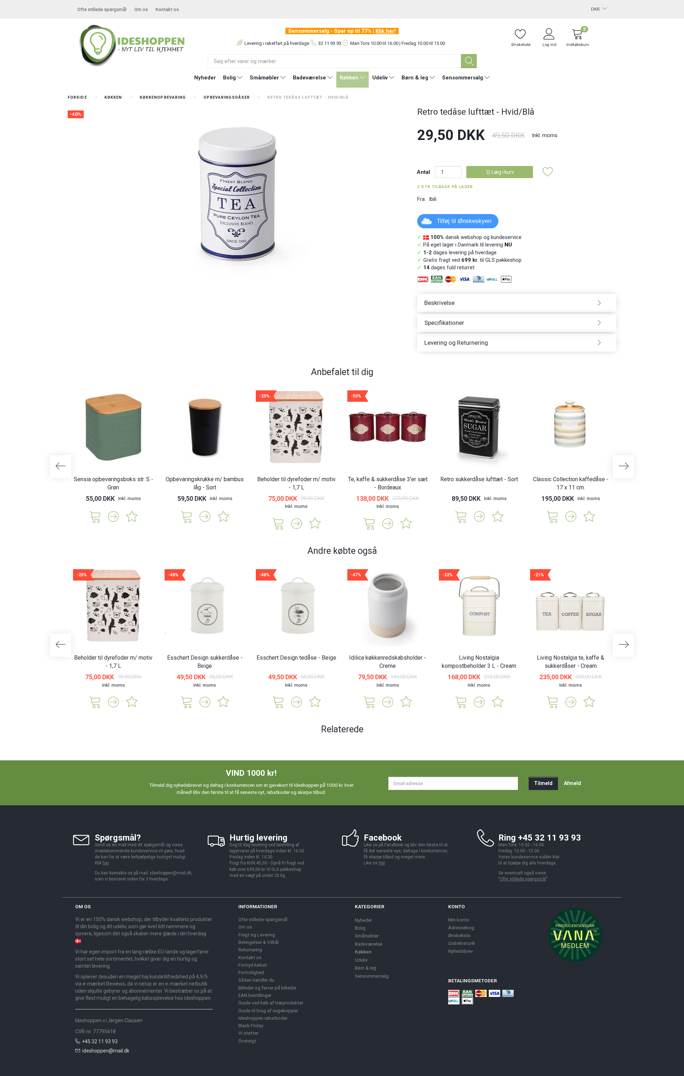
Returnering (250, 949)
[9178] (186, 516)
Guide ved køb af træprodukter (270, 1002)
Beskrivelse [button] (439, 302)
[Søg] (469, 61)
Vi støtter (248, 1033)
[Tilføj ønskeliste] (548, 172)
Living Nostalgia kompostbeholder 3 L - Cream (479, 661)
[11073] (552, 516)
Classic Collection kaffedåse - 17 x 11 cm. (570, 483)
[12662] (278, 701)
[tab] (516, 303)
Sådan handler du (256, 980)
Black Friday (250, 1025)
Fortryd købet (252, 965)
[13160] (278, 523)
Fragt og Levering (256, 934)
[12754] (95, 516)
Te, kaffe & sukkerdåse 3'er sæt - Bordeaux (388, 483)
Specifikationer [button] (444, 322)
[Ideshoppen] (132, 44)
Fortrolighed (251, 972)
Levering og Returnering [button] (456, 342)
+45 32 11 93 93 (100, 1041)
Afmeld (572, 783)
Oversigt (247, 1041)
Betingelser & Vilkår (258, 942)
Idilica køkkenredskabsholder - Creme (387, 661)
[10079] (369, 523)
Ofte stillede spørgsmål (101, 9)
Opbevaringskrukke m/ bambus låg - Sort (205, 483)
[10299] (461, 516)
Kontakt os (167, 9)
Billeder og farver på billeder (267, 988)
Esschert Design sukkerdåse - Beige (205, 661)
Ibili (432, 199)
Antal (424, 172)
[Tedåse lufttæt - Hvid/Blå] (237, 196)
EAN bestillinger (254, 995)
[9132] (552, 701)
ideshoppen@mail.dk (105, 1051)
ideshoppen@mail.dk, (171, 872)
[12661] (186, 701)
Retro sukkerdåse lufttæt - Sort (479, 479)
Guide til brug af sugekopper (268, 1010)
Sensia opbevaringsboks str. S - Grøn (113, 483)
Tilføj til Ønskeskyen (464, 221)
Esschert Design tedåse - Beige (296, 657)
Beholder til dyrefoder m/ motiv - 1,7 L (296, 483)
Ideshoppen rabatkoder (262, 1018)
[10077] (461, 701)
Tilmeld (543, 783)
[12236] (369, 701)
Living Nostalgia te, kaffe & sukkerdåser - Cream (570, 661)
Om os (141, 9)
